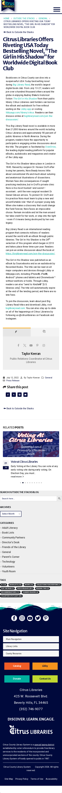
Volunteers (8, 566)
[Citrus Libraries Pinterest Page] (46, 618)
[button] (20, 482)
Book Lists (8, 532)
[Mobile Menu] (56, 11)
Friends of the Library (14, 547)
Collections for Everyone (48, 584)
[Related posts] (45, 332)
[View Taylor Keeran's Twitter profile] (24, 345)
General (48, 377)
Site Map (9, 779)
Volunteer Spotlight (11, 596)
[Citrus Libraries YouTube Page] (30, 618)
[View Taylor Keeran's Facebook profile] (18, 345)
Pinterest (19, 394)
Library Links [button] (12, 646)
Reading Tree (42, 588)
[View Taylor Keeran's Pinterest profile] (37, 345)
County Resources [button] (13, 653)
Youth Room (9, 571)
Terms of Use (37, 779)
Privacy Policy (21, 779)
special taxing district (44, 745)
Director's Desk (10, 542)
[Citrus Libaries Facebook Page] (14, 618)
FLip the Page (7, 588)
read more (16, 476)
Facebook (8, 394)
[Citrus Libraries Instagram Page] (22, 618)
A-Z (3, 584)
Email (25, 394)
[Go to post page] (31, 444)
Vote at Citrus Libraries (24, 461)
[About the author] (17, 332)
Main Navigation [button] (13, 639)
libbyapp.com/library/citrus (20, 112)
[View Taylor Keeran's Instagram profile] (43, 345)
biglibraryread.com (15, 308)
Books (29, 584)
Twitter (14, 394)
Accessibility (51, 779)
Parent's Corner (10, 556)
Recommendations (10, 592)
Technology (8, 561)
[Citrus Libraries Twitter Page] (38, 618)
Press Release (12, 380)
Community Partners (13, 537)
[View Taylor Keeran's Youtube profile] (31, 345)
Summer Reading (30, 592)
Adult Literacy (10, 527)
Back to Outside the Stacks (20, 32)
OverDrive (50, 146)
